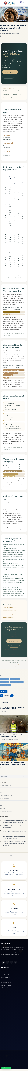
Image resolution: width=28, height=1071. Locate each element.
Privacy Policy (4, 1017)
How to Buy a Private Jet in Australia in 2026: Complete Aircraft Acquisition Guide (15, 832)
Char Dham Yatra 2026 (6, 980)
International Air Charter (6, 982)
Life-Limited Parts (7, 94)
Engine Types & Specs (19, 90)
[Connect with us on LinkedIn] (11, 962)
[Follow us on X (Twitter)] (7, 962)
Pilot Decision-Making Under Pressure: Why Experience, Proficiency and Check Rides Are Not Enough (15, 843)
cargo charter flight (17, 682)
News (1, 805)
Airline (15, 35)
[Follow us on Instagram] (15, 962)
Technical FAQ (14, 97)
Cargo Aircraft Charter (6, 985)
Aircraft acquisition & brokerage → (11, 607)
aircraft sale (4, 679)
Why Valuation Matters (8, 90)
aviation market (15, 679)
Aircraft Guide (4, 1006)
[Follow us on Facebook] (3, 962)
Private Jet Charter (5, 972)
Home (5, 664)
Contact (3, 1001)
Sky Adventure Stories (6, 811)
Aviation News (4, 682)
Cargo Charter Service (6, 795)
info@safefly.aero (14, 645)
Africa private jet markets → (9, 610)
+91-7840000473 (8, 1036)
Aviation (20, 35)
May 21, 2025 (15, 33)
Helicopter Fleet (5, 1009)
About (2, 999)
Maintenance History (17, 94)
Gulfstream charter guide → (9, 614)
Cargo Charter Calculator (7, 1014)
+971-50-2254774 (8, 1043)
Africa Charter (20, 664)
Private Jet (3, 808)
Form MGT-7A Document (16, 1066)
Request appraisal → (14, 641)
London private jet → (8, 617)
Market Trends (6, 97)
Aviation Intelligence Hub (7, 987)
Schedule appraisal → (10, 72)
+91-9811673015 (7, 1034)
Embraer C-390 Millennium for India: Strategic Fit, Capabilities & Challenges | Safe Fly (15, 821)
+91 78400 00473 (8, 76)
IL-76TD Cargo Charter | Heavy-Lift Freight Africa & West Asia (14, 826)
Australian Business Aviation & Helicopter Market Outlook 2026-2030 (14, 837)
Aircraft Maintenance (7, 35)
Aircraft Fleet (4, 1004)
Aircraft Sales (12, 664)
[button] (6, 1068)
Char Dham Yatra (4, 798)
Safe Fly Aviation (5, 685)
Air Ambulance (4, 1012)
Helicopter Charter (14, 667)
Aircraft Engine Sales (6, 974)
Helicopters (3, 802)
